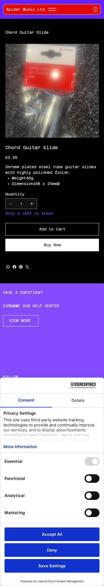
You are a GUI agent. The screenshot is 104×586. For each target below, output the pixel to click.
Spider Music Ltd (25, 9)
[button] (95, 9)
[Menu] (52, 9)
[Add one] (31, 203)
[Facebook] (14, 266)
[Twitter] (27, 266)
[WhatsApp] (8, 266)
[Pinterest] (20, 266)
